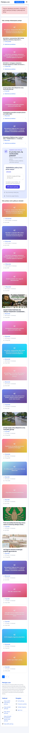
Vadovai (4, 698)
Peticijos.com (5, 2)
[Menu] (26, 2)
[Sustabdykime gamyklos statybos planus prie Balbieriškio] (14, 108)
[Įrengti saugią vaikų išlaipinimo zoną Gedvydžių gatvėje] (14, 83)
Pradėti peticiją (19, 2)
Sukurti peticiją (13, 187)
